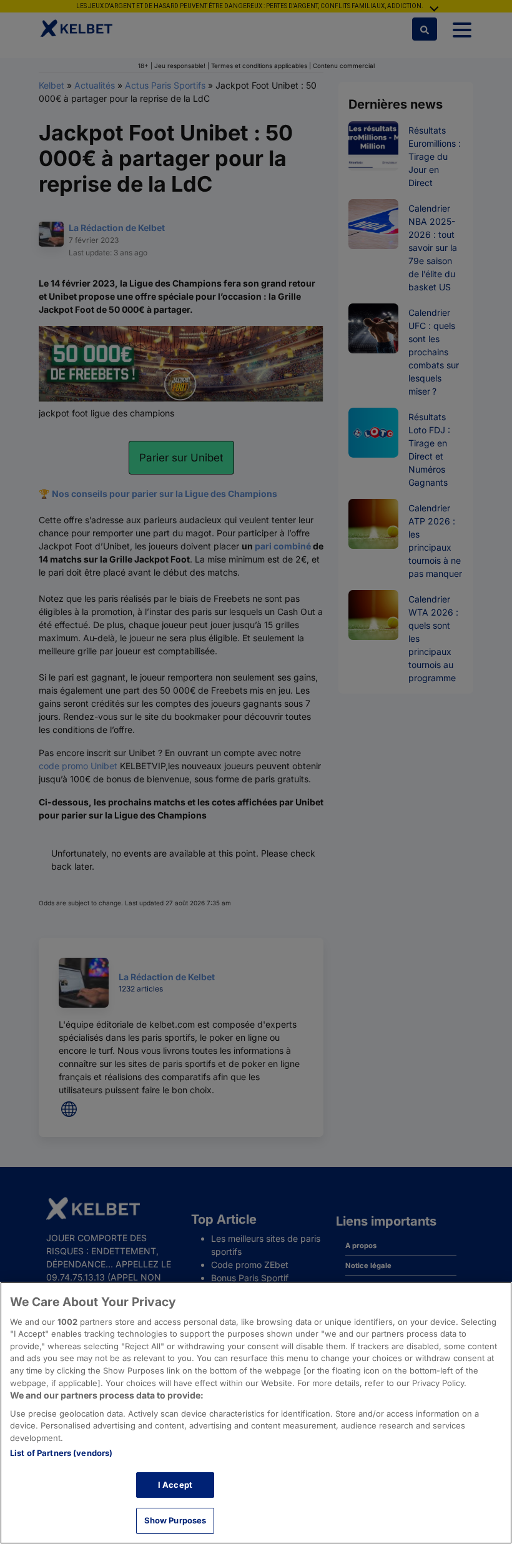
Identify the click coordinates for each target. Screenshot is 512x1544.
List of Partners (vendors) (61, 1453)
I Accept (175, 1485)
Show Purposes (175, 1520)
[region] (256, 1413)
